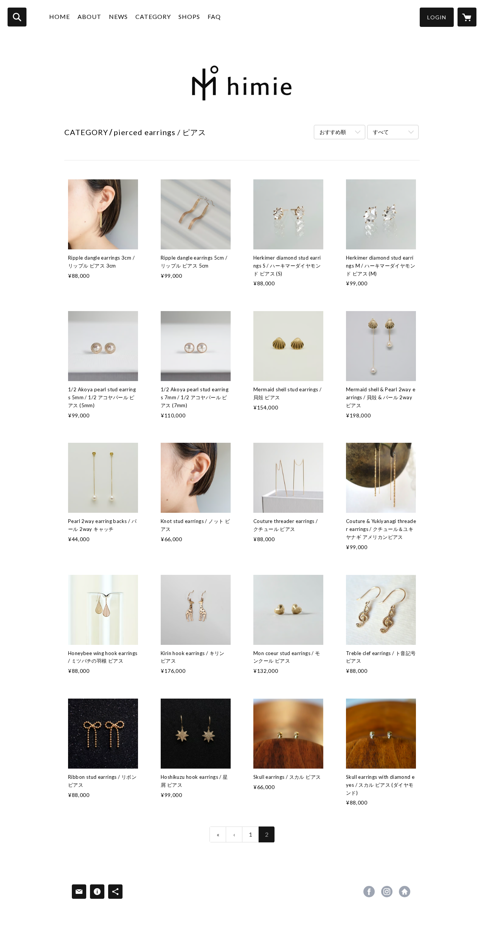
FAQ (214, 16)
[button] (437, 17)
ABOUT (89, 16)
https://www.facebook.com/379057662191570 (369, 891)
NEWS (118, 16)
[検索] (17, 17)
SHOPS (189, 16)
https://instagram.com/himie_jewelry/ (386, 891)
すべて (381, 132)
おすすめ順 (333, 132)
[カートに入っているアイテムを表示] (467, 17)
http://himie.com (404, 891)
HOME (59, 16)
